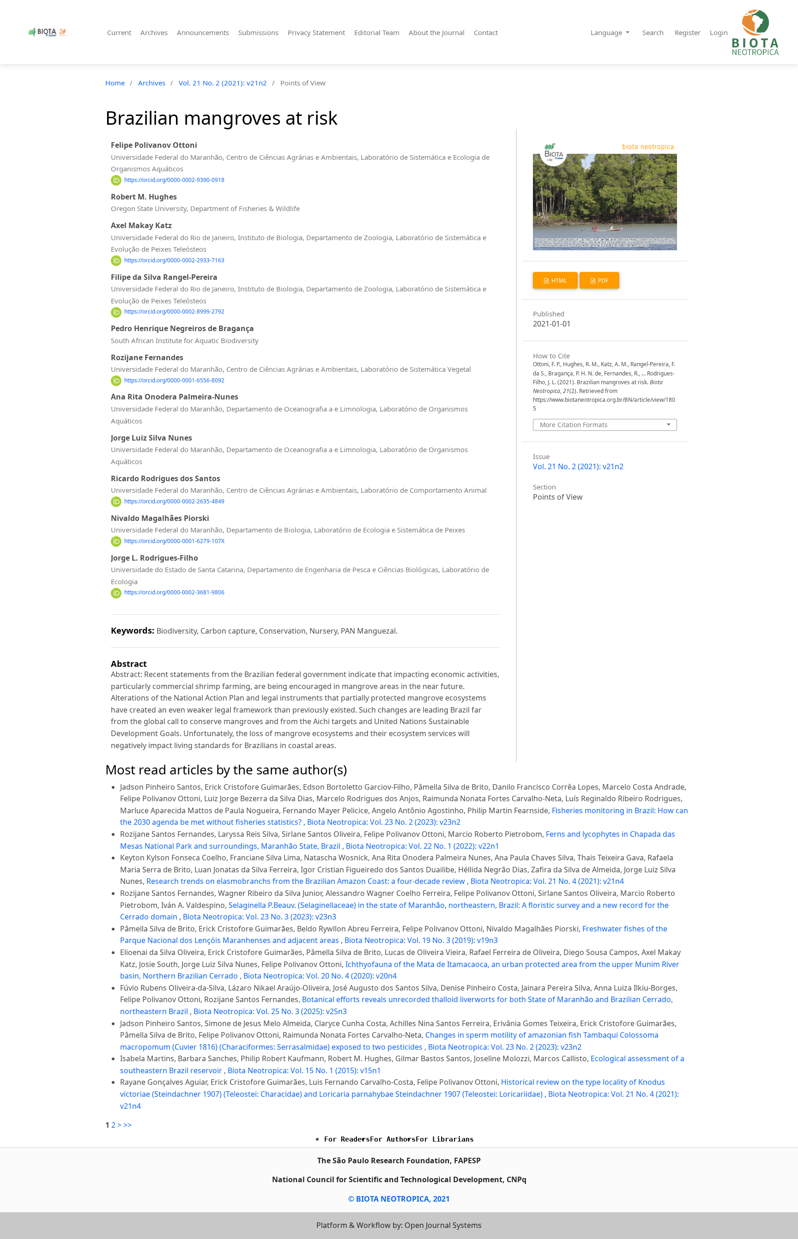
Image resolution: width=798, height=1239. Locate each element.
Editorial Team (376, 32)
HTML (558, 280)
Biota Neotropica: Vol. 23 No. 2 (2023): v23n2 (383, 822)
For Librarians (445, 1139)
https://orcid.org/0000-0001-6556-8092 (174, 380)
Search (653, 32)
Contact (486, 32)
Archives (154, 32)
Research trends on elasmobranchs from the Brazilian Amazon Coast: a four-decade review (306, 881)
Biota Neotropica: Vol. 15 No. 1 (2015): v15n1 (304, 1070)
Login (719, 32)
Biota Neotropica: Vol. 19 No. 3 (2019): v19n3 (421, 940)
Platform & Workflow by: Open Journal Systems (399, 1225)
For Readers (347, 1139)
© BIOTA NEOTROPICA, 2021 (399, 1199)
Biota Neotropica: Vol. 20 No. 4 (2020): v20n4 (320, 976)
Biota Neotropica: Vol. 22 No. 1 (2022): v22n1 (422, 846)
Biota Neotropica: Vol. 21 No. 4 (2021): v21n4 (547, 881)
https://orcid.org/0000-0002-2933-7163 (174, 260)
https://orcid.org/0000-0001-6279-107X (174, 541)
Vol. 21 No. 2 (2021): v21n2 (223, 82)
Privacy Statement (316, 32)
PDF (602, 280)
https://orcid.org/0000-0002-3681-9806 (174, 593)
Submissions (258, 32)
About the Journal (437, 32)
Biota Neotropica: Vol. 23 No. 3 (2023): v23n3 (259, 917)
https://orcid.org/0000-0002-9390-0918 (174, 180)
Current (119, 32)
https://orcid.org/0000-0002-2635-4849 (174, 501)
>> (127, 1125)
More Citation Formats (574, 424)
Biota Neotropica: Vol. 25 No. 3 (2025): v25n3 (270, 1011)
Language (607, 32)
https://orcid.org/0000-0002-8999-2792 (174, 312)
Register (688, 32)
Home (115, 82)
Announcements (203, 32)
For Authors (393, 1139)
